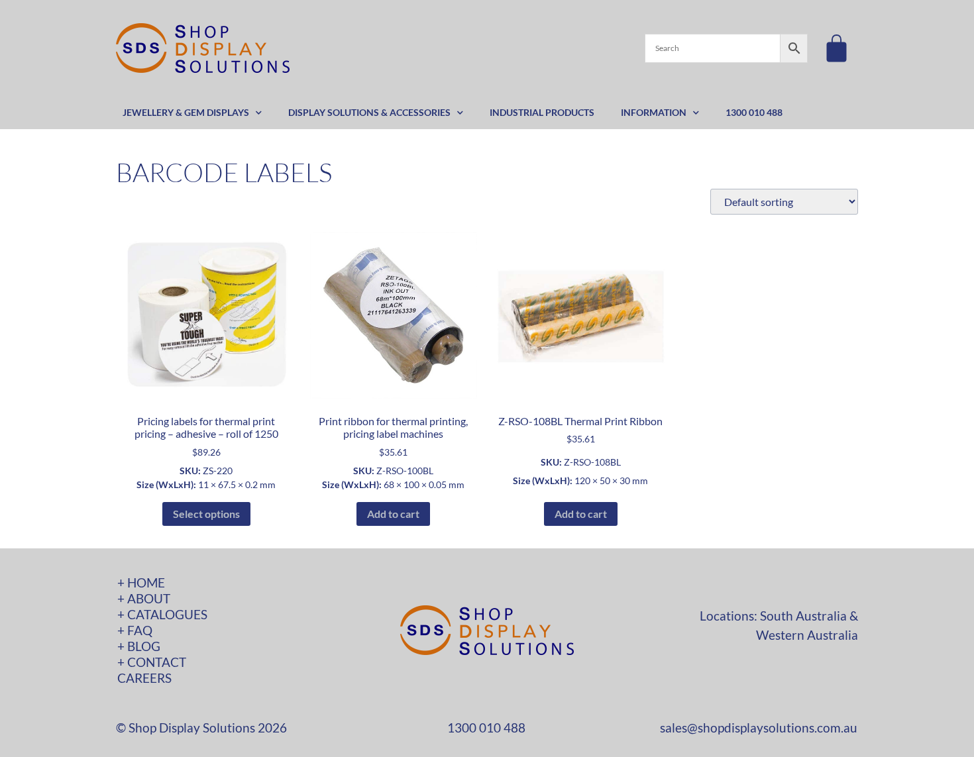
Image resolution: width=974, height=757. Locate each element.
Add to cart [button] (393, 513)
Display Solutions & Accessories (369, 112)
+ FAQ (134, 630)
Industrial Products (542, 112)
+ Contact (151, 662)
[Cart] (836, 48)
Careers (144, 677)
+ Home (141, 582)
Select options (206, 513)
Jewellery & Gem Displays (186, 112)
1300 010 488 (754, 112)
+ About (143, 598)
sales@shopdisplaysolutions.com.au (758, 727)
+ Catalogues (162, 614)
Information (653, 112)
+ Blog (138, 646)
